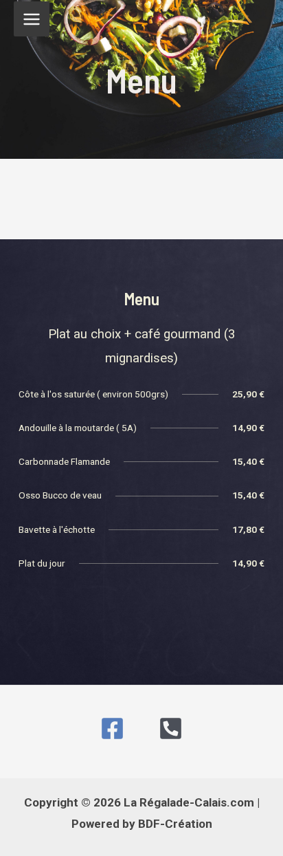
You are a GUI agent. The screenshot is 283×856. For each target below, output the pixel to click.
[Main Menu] (31, 19)
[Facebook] (112, 728)
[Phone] (171, 728)
